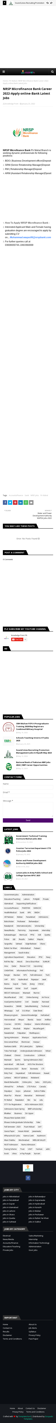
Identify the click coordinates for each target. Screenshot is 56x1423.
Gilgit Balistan (30, 944)
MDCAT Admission (11, 993)
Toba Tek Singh (10, 1051)
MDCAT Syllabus (20, 1077)
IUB (39, 935)
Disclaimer (7, 1335)
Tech (48, 975)
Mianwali (26, 993)
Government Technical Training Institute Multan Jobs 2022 (31, 837)
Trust (22, 1149)
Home (5, 81)
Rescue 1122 (25, 966)
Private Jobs (8, 1250)
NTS (25, 975)
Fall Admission (36, 975)
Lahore (27, 899)
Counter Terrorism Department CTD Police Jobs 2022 (33, 849)
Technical (45, 1006)
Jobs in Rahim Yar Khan (39, 1218)
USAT (30, 1149)
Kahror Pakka (39, 1091)
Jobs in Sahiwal (9, 1221)
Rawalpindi (8, 926)
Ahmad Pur (8, 1086)
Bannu (6, 984)
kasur (39, 1019)
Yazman (39, 1149)
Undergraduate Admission (31, 1051)
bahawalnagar (10, 935)
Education (31, 957)
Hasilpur (27, 1024)
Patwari (37, 948)
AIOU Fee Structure (35, 1064)
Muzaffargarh (38, 1028)
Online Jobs (27, 1082)
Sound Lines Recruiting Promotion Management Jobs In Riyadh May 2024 (34, 751)
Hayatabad (20, 1073)
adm (48, 1149)
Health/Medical (10, 912)
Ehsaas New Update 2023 (14, 1118)
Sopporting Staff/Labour (26, 903)
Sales (37, 1082)
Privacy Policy (34, 1335)
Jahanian (27, 1091)
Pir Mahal (13, 81)
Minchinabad (24, 1140)
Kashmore (41, 1135)
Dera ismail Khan (11, 1042)
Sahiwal (19, 944)
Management (9, 952)
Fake (38, 1122)
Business (18, 1113)
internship (46, 930)
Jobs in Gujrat (9, 1203)
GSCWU (18, 1024)
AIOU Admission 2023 (34, 1104)
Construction (29, 1055)
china (14, 1153)
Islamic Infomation (42, 1024)
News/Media (9, 930)
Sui (35, 1100)
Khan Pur (7, 1095)
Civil (26, 1002)
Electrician (26, 1042)
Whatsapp (8, 1010)
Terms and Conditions (12, 1338)
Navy (48, 957)
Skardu (30, 1019)
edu (41, 1100)
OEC (21, 997)
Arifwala (20, 1086)
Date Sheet (37, 1010)
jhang (32, 984)
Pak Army (22, 930)
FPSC (41, 957)
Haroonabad (9, 1019)
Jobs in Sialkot (35, 1221)
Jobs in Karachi (35, 1207)
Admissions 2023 (11, 1069)
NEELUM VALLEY (39, 1140)
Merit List (23, 935)
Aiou (6, 966)
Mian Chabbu (9, 1140)
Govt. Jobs (33, 1250)
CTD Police (31, 1086)
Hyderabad (23, 979)
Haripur (36, 1042)
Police (6, 939)
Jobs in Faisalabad (11, 1200)
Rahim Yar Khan (10, 948)
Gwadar (35, 1002)
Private (46, 899)
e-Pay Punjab (25, 1153)
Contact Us (7, 1328)
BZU (13, 979)
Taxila (24, 984)
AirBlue (48, 1019)
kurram (37, 1153)
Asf (17, 1010)
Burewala (34, 1069)
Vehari (48, 1051)
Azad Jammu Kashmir (13, 1002)
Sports (17, 1060)
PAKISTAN (26, 908)
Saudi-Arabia (24, 952)
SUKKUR (46, 961)
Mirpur (21, 1019)
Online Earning (32, 997)
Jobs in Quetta (9, 1218)
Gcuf (26, 988)
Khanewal (8, 988)
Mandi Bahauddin (11, 1082)
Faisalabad (30, 917)
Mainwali (7, 1060)
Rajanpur (35, 979)
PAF (41, 970)
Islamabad (8, 903)
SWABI (18, 1006)
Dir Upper (29, 1113)
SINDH (36, 912)
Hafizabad (45, 1015)
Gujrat (15, 984)
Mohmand (40, 1095)
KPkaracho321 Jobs (12, 1135)
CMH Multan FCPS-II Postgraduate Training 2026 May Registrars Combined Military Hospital (32, 726)
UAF (6, 979)
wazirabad (8, 1064)
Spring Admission (11, 1037)
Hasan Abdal (23, 1131)
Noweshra (8, 1006)
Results (22, 939)
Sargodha (8, 944)
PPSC (32, 935)
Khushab (16, 1028)
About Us (33, 1324)
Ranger (7, 975)
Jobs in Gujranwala (37, 1200)
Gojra (18, 1091)
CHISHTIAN (8, 970)
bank (27, 495)
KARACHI (37, 908)
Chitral (40, 984)
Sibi (28, 1100)
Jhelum (7, 1028)
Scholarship (39, 926)
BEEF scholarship (35, 1109)
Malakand (35, 1077)
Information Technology (39, 1243)
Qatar (14, 966)
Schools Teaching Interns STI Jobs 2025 (32, 739)
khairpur (25, 1037)
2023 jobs (47, 1082)
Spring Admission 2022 (33, 1060)
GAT (39, 1127)
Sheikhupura (34, 1033)
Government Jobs (11, 894)
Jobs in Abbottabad (11, 1196)
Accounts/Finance (16, 495)
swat (44, 979)
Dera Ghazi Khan (32, 961)
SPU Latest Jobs (26, 1046)
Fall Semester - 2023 (12, 1127)
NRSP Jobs (35, 495)
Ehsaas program (11, 1015)
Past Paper (33, 1338)
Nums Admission (28, 1144)
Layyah (34, 988)
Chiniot (17, 1055)
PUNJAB (36, 899)
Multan (20, 917)
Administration (28, 894)
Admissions (43, 917)
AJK (14, 939)
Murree (36, 993)
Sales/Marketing (31, 1006)
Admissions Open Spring (14, 1109)
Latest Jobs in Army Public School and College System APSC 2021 (34, 874)
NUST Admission (11, 1144)
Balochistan (9, 921)
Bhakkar (7, 1113)
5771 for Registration (12, 1104)
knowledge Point (11, 104)
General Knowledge (29, 1015)
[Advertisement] (28, 37)
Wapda (40, 939)
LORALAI (41, 1055)
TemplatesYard (25, 1416)
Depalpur (8, 1091)
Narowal (45, 1002)
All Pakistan (8, 917)
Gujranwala (33, 930)
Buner (24, 1069)
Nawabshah (9, 1033)
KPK (29, 912)
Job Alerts (33, 1328)
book (6, 1153)
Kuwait (46, 1073)
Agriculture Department (14, 957)
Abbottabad (26, 948)
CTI (42, 1069)
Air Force (45, 997)
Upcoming (38, 966)
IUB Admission (34, 1073)
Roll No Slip (8, 961)
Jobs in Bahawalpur (37, 1196)
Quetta (47, 935)
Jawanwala (36, 1131)
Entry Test (8, 1073)
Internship (33, 1239)
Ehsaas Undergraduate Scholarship (18, 1122)
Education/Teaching (12, 899)
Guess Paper (9, 1131)
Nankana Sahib (10, 1046)
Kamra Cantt (29, 1135)
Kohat (18, 988)
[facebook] (28, 1178)
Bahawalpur (34, 921)
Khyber (27, 1028)
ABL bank (20, 1064)
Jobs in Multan (35, 1211)
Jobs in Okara (9, 1214)
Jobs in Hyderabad (37, 1203)
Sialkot (31, 939)
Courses (7, 1024)
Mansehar (28, 1095)
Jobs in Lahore (9, 1211)
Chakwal (7, 1055)
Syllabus (39, 1046)
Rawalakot (19, 1100)
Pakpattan (22, 1033)
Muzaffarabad (10, 997)
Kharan (18, 1095)
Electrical (6, 1235)
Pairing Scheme (10, 1149)
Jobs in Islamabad (10, 1207)
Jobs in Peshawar (36, 1214)
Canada (42, 1086)
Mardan (17, 975)
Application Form (40, 1037)
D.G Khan (26, 1010)
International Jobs (24, 926)
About (20, 1408)
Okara (42, 944)
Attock (19, 961)
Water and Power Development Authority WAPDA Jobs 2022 (31, 862)
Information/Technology (26, 970)
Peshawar (21, 921)
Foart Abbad (29, 1127)
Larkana (7, 1077)
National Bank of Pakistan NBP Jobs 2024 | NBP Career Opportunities (33, 763)
